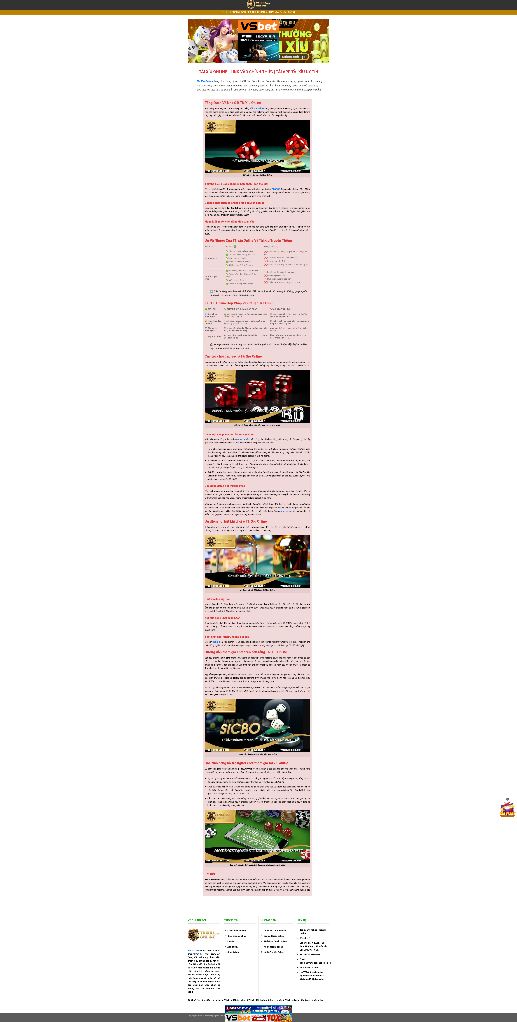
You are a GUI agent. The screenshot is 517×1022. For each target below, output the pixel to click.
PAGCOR (275, 189)
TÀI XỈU (225, 12)
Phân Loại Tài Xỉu (277, 12)
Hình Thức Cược (238, 12)
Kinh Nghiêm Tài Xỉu (257, 12)
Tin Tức (291, 12)
